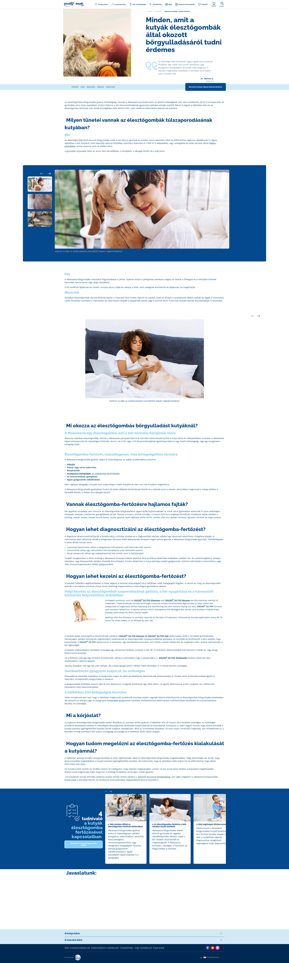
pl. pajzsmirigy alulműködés (93, 473)
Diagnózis (91, 87)
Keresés (222, 6)
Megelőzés (110, 87)
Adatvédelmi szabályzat (105, 947)
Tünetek (74, 87)
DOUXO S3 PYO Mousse (177, 600)
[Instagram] (217, 948)
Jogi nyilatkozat (143, 947)
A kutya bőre (72, 933)
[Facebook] (208, 948)
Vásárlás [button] (213, 6)
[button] (101, 4)
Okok (82, 87)
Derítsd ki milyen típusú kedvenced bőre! (205, 87)
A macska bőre (73, 939)
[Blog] (222, 948)
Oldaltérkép (126, 947)
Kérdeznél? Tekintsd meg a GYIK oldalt (84, 844)
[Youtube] (212, 948)
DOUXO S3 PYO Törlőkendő (173, 658)
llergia (71, 464)
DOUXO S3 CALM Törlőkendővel (154, 777)
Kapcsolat (158, 947)
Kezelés (100, 87)
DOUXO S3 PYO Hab (158, 636)
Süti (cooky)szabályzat (77, 947)
